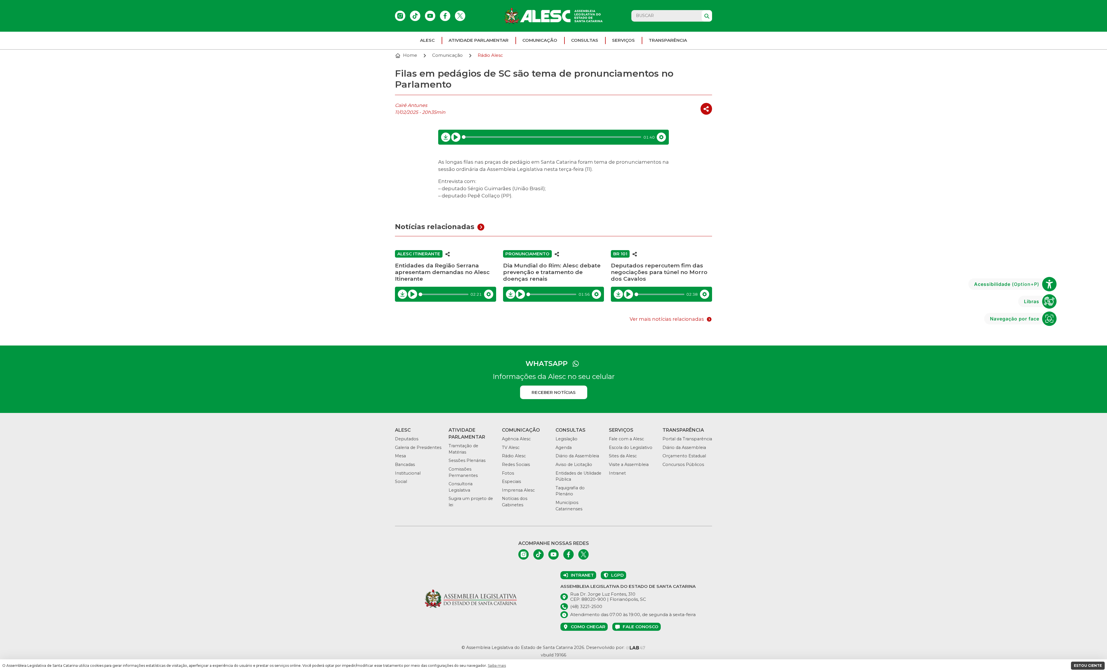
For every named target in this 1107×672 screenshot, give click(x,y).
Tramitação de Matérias (463, 449)
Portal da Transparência (687, 438)
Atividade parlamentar (479, 40)
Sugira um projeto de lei (471, 501)
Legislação (566, 438)
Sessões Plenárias (467, 460)
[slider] (551, 137)
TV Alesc (510, 447)
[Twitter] (460, 16)
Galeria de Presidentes (418, 447)
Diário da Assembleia (577, 455)
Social (401, 481)
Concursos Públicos (683, 464)
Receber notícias (554, 392)
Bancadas (405, 464)
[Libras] (1049, 301)
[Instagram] (400, 16)
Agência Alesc (516, 438)
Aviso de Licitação (574, 464)
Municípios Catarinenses (569, 505)
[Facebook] (445, 16)
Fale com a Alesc (626, 438)
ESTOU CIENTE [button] (1088, 665)
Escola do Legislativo (630, 447)
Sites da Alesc (623, 455)
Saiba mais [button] (497, 665)
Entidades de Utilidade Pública (578, 476)
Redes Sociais (516, 464)
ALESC (427, 40)
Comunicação (539, 40)
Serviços (623, 40)
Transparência (668, 40)
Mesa (400, 455)
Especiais (511, 481)
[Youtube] (430, 16)
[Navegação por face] (1049, 319)
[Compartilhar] (706, 109)
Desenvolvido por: (606, 647)
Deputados (406, 438)
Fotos (508, 473)
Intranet (617, 473)
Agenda (564, 447)
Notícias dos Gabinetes (514, 501)
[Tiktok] (415, 16)
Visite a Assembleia (629, 464)
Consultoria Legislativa (460, 487)
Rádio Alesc (514, 455)
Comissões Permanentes (463, 472)
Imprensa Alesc (518, 490)
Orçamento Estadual (684, 455)
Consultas (584, 40)
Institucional (408, 473)
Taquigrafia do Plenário (570, 491)
